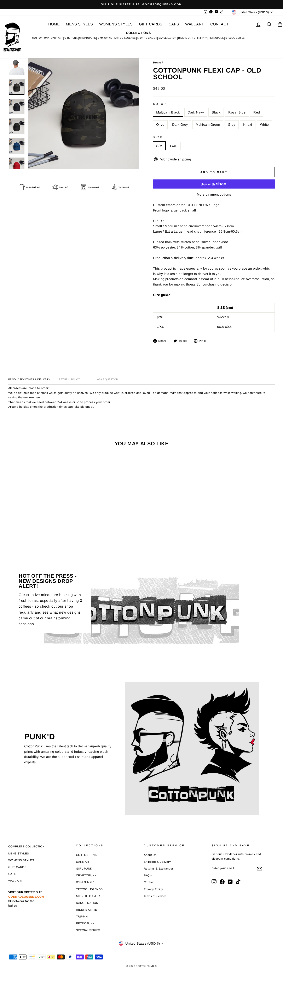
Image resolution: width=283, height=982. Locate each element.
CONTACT (219, 24)
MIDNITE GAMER (147, 38)
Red (256, 112)
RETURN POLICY (69, 379)
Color (159, 103)
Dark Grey (180, 124)
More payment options (214, 194)
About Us (150, 855)
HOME (54, 24)
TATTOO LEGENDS (125, 38)
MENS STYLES (79, 24)
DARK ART (57, 38)
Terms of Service (155, 896)
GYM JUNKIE (105, 38)
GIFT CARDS (150, 24)
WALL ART (194, 24)
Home (157, 62)
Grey (231, 124)
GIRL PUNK (70, 38)
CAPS (174, 24)
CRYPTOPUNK (87, 38)
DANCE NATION (167, 38)
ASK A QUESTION (107, 379)
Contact (149, 882)
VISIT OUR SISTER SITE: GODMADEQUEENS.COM (26, 899)
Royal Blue (237, 112)
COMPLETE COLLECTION (26, 846)
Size (157, 137)
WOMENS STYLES (116, 24)
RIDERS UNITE (186, 38)
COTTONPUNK (40, 38)
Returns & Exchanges (159, 868)
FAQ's (148, 875)
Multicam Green (208, 124)
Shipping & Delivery (157, 861)
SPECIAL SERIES (235, 38)
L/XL (173, 146)
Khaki (247, 124)
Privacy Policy (153, 889)
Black (216, 112)
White (264, 124)
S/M (159, 146)
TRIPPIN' (202, 38)
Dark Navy (196, 112)
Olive (160, 124)
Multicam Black (168, 112)
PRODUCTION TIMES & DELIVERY (29, 379)
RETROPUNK (216, 38)
